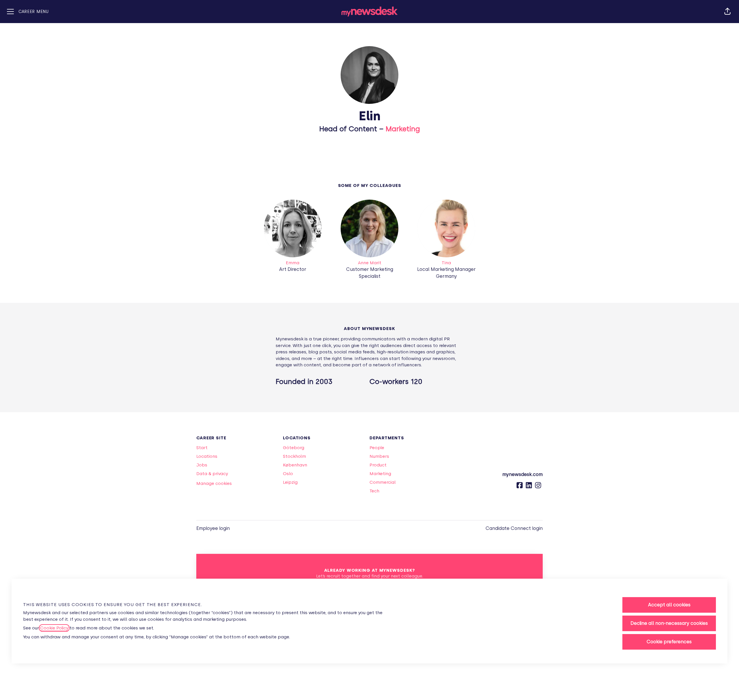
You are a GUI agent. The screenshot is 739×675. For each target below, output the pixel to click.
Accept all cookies (669, 605)
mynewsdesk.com (522, 474)
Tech (374, 491)
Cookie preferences (669, 641)
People (377, 447)
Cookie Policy (54, 628)
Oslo (288, 473)
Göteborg (293, 447)
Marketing (403, 129)
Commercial (383, 482)
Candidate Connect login (514, 528)
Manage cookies (214, 483)
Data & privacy (212, 473)
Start (202, 447)
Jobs (201, 465)
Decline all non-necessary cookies (669, 623)
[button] (727, 11)
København (295, 465)
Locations (206, 456)
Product (378, 465)
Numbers (379, 456)
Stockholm (294, 456)
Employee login (213, 528)
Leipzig (290, 482)
